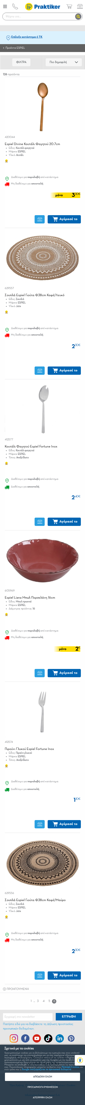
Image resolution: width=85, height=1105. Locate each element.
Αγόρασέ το (68, 219)
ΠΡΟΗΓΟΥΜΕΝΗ (17, 989)
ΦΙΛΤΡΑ (21, 62)
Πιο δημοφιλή (58, 62)
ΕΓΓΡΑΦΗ (69, 1016)
